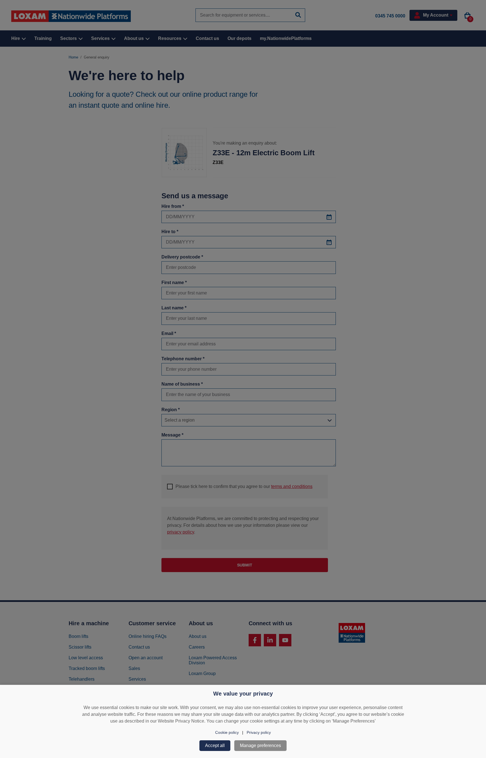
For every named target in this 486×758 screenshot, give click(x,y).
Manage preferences (260, 745)
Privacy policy (259, 732)
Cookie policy (227, 732)
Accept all (215, 745)
